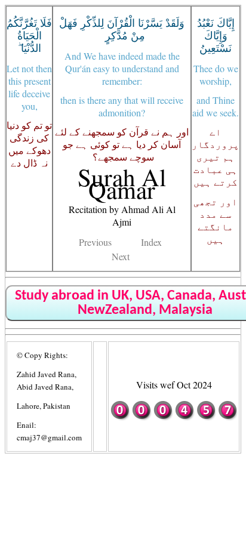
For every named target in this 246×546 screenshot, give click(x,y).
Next (121, 256)
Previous (95, 242)
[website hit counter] (173, 418)
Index (151, 242)
